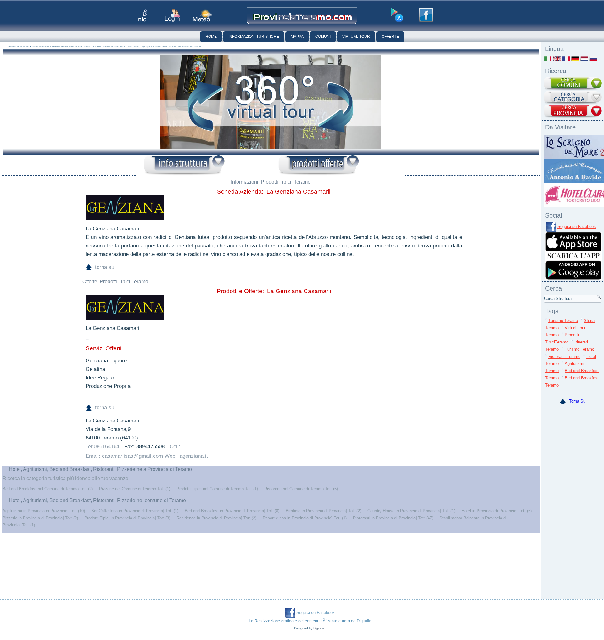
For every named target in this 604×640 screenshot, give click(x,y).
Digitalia (364, 621)
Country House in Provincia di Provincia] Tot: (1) (411, 510)
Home (211, 36)
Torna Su (577, 401)
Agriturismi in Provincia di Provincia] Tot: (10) (44, 510)
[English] (557, 58)
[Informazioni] (184, 165)
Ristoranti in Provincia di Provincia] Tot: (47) (393, 518)
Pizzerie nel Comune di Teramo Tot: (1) (134, 488)
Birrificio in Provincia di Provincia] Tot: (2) (323, 510)
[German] (575, 58)
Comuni (323, 36)
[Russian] (593, 58)
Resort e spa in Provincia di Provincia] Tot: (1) (305, 518)
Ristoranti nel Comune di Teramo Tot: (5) (301, 488)
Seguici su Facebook (576, 226)
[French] (566, 58)
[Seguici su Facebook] (426, 15)
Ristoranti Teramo (564, 356)
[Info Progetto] (142, 15)
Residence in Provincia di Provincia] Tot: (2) (216, 518)
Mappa (297, 36)
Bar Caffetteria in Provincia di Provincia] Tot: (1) (134, 510)
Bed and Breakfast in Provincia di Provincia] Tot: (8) (232, 510)
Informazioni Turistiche (253, 36)
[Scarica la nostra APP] (573, 278)
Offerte (390, 36)
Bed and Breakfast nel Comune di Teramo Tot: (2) (48, 488)
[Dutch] (584, 58)
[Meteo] (202, 15)
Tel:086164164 (102, 447)
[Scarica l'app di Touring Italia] (396, 15)
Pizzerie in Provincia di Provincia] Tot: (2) (40, 518)
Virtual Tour (356, 36)
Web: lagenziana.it (186, 456)
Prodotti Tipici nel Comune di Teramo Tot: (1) (217, 488)
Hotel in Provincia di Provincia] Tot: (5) (496, 510)
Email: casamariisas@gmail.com (124, 456)
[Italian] (547, 58)
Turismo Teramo (563, 320)
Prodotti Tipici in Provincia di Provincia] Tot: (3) (127, 518)
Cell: (175, 447)
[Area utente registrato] (172, 15)
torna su (104, 267)
